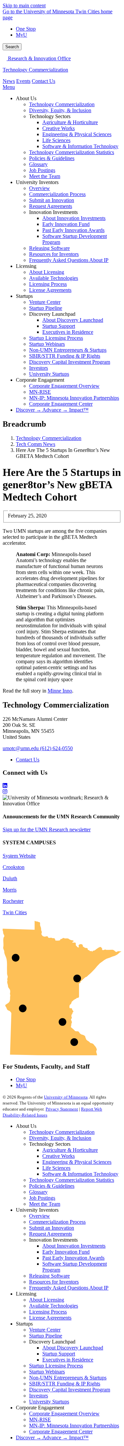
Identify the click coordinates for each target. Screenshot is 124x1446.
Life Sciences (56, 1168)
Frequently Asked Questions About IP (68, 1288)
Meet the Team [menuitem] (44, 176)
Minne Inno (60, 691)
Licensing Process (48, 1312)
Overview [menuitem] (39, 188)
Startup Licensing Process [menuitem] (56, 338)
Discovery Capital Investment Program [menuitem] (69, 362)
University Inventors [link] (37, 182)
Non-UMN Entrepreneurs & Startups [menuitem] (67, 350)
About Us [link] (26, 98)
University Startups (49, 1401)
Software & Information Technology (80, 1174)
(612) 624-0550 (56, 748)
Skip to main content (24, 5)
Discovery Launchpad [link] (52, 314)
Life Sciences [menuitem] (56, 140)
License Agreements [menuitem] (50, 290)
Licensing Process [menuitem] (48, 284)
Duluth (10, 878)
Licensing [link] (26, 266)
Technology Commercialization (35, 70)
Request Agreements (50, 1234)
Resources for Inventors (54, 1282)
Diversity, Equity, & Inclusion (60, 1138)
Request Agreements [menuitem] (50, 206)
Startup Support (58, 1353)
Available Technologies (53, 1306)
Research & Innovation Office (39, 58)
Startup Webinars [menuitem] (47, 344)
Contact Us (43, 81)
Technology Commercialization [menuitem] (62, 104)
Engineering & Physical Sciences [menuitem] (76, 134)
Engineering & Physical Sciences (76, 1162)
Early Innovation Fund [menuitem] (66, 224)
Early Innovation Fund (66, 1252)
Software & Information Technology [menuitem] (80, 146)
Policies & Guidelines (51, 1186)
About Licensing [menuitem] (46, 272)
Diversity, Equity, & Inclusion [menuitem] (60, 110)
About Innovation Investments (73, 1246)
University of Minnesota (66, 1097)
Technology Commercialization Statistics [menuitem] (71, 152)
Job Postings (42, 1198)
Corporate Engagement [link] (40, 380)
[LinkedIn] (62, 786)
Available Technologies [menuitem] (53, 278)
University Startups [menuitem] (49, 374)
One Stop (26, 29)
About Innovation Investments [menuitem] (73, 218)
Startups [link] (24, 296)
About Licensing (46, 1300)
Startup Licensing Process (56, 1365)
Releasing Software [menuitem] (49, 248)
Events (23, 81)
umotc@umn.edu (21, 748)
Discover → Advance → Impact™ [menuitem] (52, 410)
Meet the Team (44, 1204)
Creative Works (58, 1156)
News (9, 81)
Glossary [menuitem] (38, 164)
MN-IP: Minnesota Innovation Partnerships (74, 1425)
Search (12, 46)
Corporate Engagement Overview (64, 1413)
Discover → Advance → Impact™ (52, 1437)
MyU (21, 35)
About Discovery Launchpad (72, 1347)
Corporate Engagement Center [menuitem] (61, 404)
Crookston (13, 867)
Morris (10, 890)
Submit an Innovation (51, 1228)
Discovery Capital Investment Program (69, 1389)
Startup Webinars (47, 1371)
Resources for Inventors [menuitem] (54, 254)
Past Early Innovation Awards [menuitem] (73, 230)
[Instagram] (62, 792)
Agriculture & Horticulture (70, 1150)
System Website (19, 856)
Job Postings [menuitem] (42, 170)
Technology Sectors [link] (49, 116)
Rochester (13, 901)
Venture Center (45, 1330)
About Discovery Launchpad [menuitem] (72, 320)
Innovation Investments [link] (53, 212)
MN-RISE (40, 1419)
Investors (38, 1395)
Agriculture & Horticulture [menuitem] (70, 122)
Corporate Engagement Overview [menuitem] (64, 386)
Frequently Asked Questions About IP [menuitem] (68, 260)
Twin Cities (15, 912)
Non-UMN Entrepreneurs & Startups (67, 1377)
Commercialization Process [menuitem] (57, 194)
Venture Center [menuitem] (45, 302)
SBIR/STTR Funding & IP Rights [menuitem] (64, 356)
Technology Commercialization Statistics (71, 1180)
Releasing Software (49, 1276)
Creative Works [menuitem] (58, 128)
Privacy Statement (62, 1109)
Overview (39, 1216)
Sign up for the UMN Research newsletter (47, 829)
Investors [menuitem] (38, 368)
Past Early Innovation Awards (73, 1258)
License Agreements (50, 1318)
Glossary (38, 1192)
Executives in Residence (67, 1359)
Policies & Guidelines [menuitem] (51, 158)
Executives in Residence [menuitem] (67, 332)
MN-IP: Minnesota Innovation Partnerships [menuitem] (74, 398)
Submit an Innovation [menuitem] (51, 200)
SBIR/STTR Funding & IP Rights (64, 1383)
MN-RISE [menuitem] (40, 392)
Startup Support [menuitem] (58, 326)
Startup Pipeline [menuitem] (45, 308)
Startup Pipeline (45, 1336)
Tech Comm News (35, 444)
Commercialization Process (57, 1222)
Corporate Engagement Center (61, 1431)
